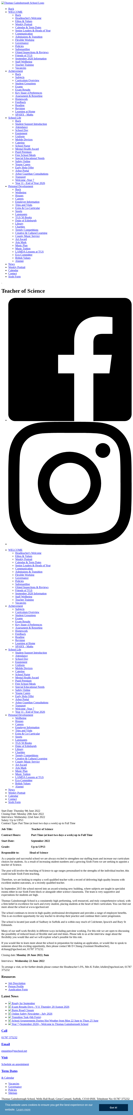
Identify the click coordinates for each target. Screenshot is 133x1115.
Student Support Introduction (31, 123)
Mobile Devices (24, 139)
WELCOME (15, 11)
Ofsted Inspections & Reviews (31, 52)
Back (11, 8)
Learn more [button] (23, 1109)
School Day (21, 130)
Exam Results (22, 89)
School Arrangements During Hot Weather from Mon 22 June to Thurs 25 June (54, 1020)
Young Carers (22, 164)
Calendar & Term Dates (28, 27)
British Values (22, 257)
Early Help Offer (24, 167)
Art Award (21, 239)
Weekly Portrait (23, 24)
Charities (20, 226)
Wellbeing (20, 192)
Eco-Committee (23, 254)
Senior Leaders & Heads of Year (33, 30)
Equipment (21, 133)
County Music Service (27, 236)
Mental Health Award (27, 148)
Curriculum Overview (27, 80)
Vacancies (20, 67)
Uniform (20, 136)
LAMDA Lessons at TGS (29, 251)
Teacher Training (24, 64)
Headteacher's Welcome (28, 18)
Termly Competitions (26, 229)
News (11, 264)
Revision (20, 108)
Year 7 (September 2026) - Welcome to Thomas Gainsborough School (49, 1024)
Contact (12, 273)
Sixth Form (14, 276)
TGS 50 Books (23, 217)
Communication (24, 33)
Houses (19, 195)
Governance (22, 43)
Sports (18, 211)
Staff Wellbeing (23, 61)
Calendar (13, 270)
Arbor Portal (22, 170)
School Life (14, 117)
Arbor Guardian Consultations (31, 173)
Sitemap (12, 1092)
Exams (19, 86)
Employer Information (27, 201)
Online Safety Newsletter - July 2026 (31, 1013)
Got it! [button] (113, 1107)
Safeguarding (22, 49)
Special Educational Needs (30, 158)
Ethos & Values (23, 21)
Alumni (19, 261)
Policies (19, 46)
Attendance (21, 127)
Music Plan (21, 245)
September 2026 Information (31, 58)
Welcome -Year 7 (24, 180)
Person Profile (16, 986)
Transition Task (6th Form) (26, 1017)
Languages (21, 214)
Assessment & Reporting (28, 95)
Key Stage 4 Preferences (28, 92)
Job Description (16, 983)
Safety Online (22, 161)
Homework (21, 99)
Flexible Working (24, 39)
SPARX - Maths (24, 114)
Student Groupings (25, 83)
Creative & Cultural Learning (31, 232)
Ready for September (23, 1003)
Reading (19, 105)
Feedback (20, 102)
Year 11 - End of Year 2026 (30, 183)
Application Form (18, 989)
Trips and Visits (23, 204)
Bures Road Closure (22, 1010)
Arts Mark (20, 242)
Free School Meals (25, 155)
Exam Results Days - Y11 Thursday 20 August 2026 (40, 1006)
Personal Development (20, 186)
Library (19, 223)
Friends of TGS (23, 55)
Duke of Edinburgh (26, 220)
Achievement (15, 71)
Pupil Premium (23, 152)
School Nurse (22, 145)
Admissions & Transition (28, 36)
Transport (20, 176)
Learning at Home (25, 111)
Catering (20, 142)
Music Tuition (22, 248)
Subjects (19, 77)
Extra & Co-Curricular (27, 208)
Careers (19, 198)
